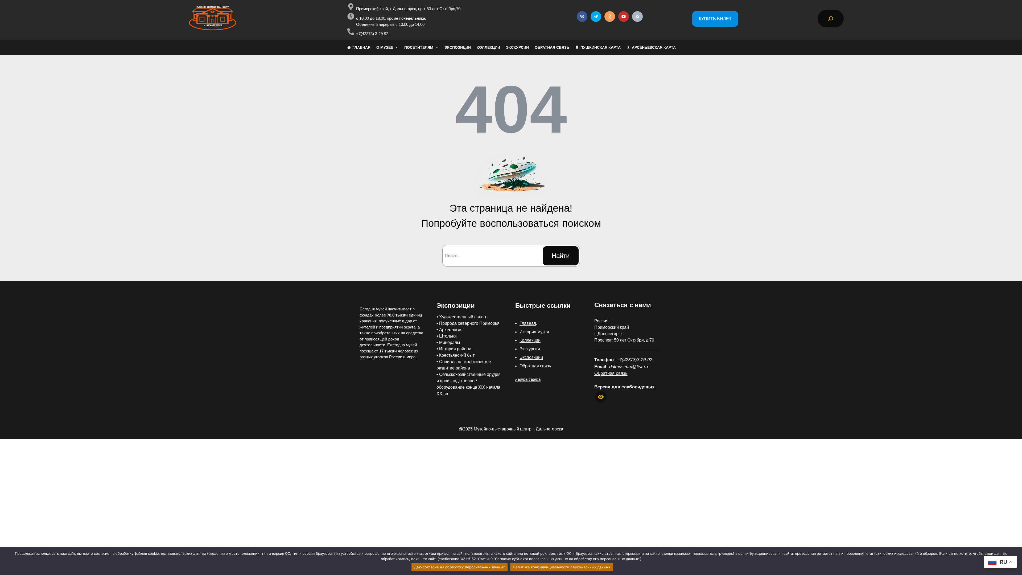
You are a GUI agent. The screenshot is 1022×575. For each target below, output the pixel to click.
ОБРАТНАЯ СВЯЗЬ (552, 47)
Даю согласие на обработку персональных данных (459, 567)
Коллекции (530, 340)
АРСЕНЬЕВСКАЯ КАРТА (654, 47)
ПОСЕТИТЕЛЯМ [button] (418, 47)
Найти (561, 255)
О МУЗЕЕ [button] (384, 47)
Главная (528, 323)
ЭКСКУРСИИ (517, 47)
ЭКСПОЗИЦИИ (457, 47)
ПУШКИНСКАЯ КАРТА (600, 47)
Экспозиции (531, 357)
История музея (534, 332)
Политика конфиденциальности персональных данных (562, 567)
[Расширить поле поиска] (831, 18)
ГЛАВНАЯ (361, 47)
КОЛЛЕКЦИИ (488, 47)
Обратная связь (535, 366)
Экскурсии (530, 349)
